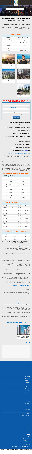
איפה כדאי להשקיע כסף (27, 424)
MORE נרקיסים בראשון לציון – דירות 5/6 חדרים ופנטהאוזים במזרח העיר (23, 337)
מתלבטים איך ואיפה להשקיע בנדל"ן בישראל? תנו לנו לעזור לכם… (23, 66)
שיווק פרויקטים (28, 435)
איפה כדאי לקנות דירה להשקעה (26, 415)
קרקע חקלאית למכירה (27, 411)
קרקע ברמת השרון (27, 374)
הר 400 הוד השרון (27, 390)
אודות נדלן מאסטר (28, 431)
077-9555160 (24, 444)
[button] (1, 9)
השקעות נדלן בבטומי (27, 394)
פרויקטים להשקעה (27, 409)
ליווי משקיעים (28, 382)
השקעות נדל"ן (28, 419)
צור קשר (29, 436)
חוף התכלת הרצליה (27, 386)
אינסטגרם (21, 438)
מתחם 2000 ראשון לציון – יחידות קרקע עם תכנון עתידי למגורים (9, 66)
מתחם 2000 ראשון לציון (27, 378)
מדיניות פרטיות (28, 434)
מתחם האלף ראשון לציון (23, 95)
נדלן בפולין (28, 397)
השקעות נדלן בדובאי (27, 376)
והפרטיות (12, 114)
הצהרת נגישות (28, 433)
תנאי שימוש (28, 432)
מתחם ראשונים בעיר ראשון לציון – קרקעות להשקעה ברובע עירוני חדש (23, 81)
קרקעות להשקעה (28, 407)
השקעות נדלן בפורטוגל (27, 367)
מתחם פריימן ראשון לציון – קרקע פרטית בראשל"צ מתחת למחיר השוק (9, 81)
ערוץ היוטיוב (24, 438)
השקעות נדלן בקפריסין (27, 369)
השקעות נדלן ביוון (27, 392)
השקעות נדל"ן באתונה (27, 403)
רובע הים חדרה (28, 372)
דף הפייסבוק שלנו (28, 438)
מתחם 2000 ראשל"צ (25, 150)
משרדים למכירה (28, 413)
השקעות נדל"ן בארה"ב (27, 422)
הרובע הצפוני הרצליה (27, 365)
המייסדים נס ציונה (27, 380)
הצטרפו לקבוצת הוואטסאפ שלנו (26, 440)
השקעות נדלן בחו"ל (27, 417)
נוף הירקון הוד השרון (27, 388)
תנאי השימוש (14, 114)
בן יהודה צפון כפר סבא (27, 399)
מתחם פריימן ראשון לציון (27, 401)
